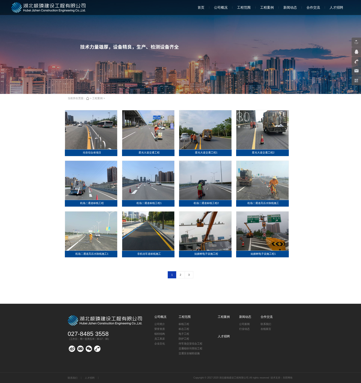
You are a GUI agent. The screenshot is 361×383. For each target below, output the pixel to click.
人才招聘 (336, 7)
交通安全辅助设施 (189, 353)
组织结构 (159, 333)
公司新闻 (244, 324)
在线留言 (266, 328)
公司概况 (221, 7)
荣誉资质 (159, 328)
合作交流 (313, 7)
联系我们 (266, 324)
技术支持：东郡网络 (282, 377)
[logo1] (48, 7)
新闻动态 (290, 7)
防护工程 (184, 338)
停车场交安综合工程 (190, 343)
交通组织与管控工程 (190, 348)
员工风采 (159, 338)
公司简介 (159, 324)
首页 (201, 7)
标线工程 (184, 324)
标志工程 (184, 328)
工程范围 (244, 7)
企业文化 (159, 343)
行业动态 (244, 328)
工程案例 (267, 7)
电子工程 (184, 333)
